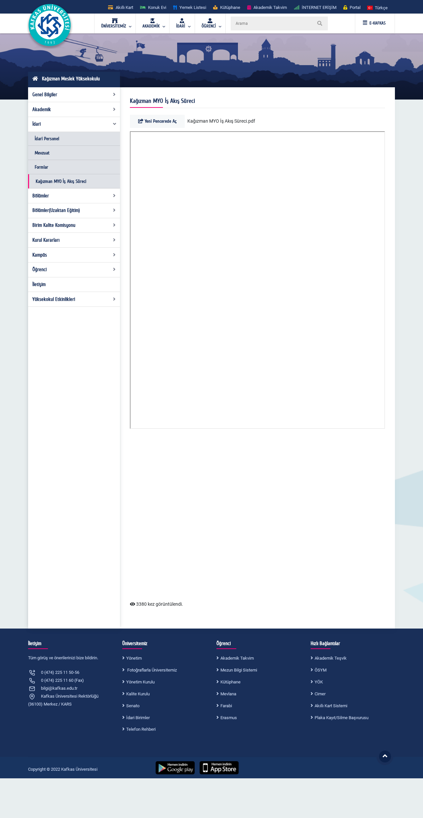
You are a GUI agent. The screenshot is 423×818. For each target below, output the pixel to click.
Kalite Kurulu (138, 693)
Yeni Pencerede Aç (159, 121)
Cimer (320, 693)
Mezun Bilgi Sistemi (238, 670)
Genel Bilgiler (44, 95)
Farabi (226, 705)
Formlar (41, 167)
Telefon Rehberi (141, 729)
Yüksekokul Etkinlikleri (53, 299)
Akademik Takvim (237, 658)
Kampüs (39, 255)
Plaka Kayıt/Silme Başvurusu (341, 717)
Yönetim (134, 658)
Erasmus (228, 717)
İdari (36, 124)
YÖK (319, 681)
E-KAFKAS (377, 23)
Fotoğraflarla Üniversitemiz (151, 670)
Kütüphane (230, 681)
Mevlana (228, 693)
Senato (132, 705)
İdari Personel (47, 139)
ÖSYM (321, 670)
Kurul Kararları (45, 240)
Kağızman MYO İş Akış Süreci (61, 181)
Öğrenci (39, 269)
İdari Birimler (138, 717)
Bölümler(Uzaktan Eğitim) (56, 210)
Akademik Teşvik (331, 658)
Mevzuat (42, 153)
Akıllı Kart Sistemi (331, 705)
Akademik (41, 109)
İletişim (39, 284)
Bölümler (40, 196)
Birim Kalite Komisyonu (53, 225)
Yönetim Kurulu (140, 681)
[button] (377, 7)
